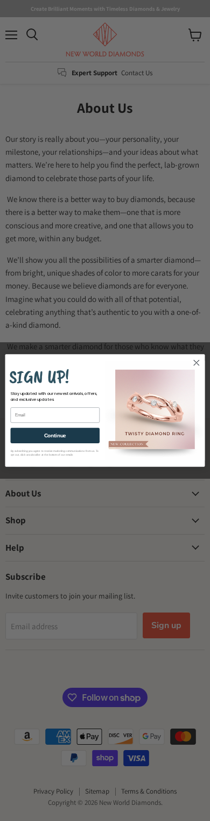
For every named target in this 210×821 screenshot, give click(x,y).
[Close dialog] (196, 362)
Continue (55, 435)
